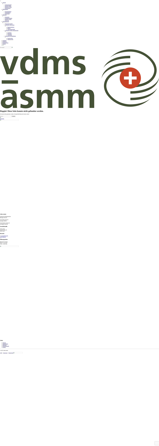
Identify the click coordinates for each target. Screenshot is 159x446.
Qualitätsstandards (8, 18)
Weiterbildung (5, 9)
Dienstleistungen (5, 21)
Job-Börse (9, 32)
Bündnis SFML (8, 6)
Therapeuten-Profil (11, 29)
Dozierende (7, 13)
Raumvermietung (10, 27)
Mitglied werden (8, 19)
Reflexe (8, 28)
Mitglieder (4, 14)
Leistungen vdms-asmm (9, 24)
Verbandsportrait (8, 4)
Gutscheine (9, 35)
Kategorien (7, 17)
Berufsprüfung (5, 42)
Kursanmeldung (8, 11)
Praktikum (4, 41)
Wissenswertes (10, 39)
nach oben (2, 118)
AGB (1, 352)
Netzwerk (7, 20)
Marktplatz (9, 33)
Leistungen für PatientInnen (10, 36)
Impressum (5, 352)
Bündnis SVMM (8, 7)
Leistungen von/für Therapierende (11, 30)
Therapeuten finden (9, 23)
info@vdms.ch (3, 237)
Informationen (7, 8)
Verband (4, 2)
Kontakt (4, 43)
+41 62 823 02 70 (4, 235)
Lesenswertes (10, 38)
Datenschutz (10, 352)
